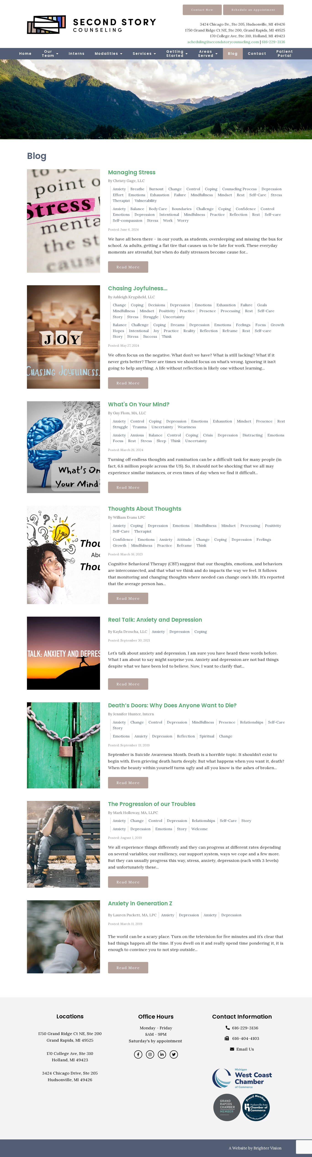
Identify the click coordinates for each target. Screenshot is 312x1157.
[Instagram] (150, 1054)
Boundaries (182, 208)
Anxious (137, 435)
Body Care (158, 208)
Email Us (245, 1049)
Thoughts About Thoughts (144, 508)
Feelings (243, 324)
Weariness (187, 427)
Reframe (230, 330)
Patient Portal (284, 53)
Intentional (169, 214)
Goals (262, 305)
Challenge (205, 208)
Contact (257, 53)
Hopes (118, 330)
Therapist (121, 200)
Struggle (150, 316)
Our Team (48, 53)
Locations (70, 1016)
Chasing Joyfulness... (137, 288)
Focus (260, 324)
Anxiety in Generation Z (140, 903)
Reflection (238, 214)
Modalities (106, 53)
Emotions (136, 195)
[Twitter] (174, 1054)
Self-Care (257, 195)
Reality (189, 330)
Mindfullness (202, 195)
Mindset (225, 195)
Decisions (156, 305)
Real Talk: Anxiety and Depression (155, 619)
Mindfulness (194, 214)
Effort (118, 195)
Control (193, 189)
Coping (211, 189)
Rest (241, 195)
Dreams (178, 324)
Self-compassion (127, 220)
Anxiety (119, 189)
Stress (276, 195)
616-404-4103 (245, 1038)
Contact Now (202, 9)
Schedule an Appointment (253, 9)
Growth (277, 324)
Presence (207, 311)
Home (25, 53)
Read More (128, 267)
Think (167, 336)
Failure (180, 195)
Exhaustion (159, 195)
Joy (156, 330)
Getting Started (175, 53)
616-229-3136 (273, 42)
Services (142, 53)
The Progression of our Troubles (152, 804)
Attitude (184, 539)
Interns (77, 53)
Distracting (253, 435)
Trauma (140, 427)
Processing (230, 311)
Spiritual (207, 736)
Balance (137, 208)
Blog (233, 53)
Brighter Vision (268, 1148)
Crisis (208, 435)
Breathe (137, 189)
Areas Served (206, 53)
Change (175, 189)
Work (167, 220)
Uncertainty (174, 316)
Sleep (161, 440)
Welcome (199, 829)
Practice (217, 214)
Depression (272, 189)
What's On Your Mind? (138, 404)
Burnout (156, 189)
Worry (182, 220)
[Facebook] (138, 1054)
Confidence (246, 208)
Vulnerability (145, 200)
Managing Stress (132, 172)
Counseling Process (239, 189)
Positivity (167, 311)
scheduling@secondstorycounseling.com (223, 42)
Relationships (251, 722)
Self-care (273, 214)
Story (117, 316)
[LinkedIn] (162, 1054)
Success (150, 336)
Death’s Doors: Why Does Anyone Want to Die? (172, 705)
